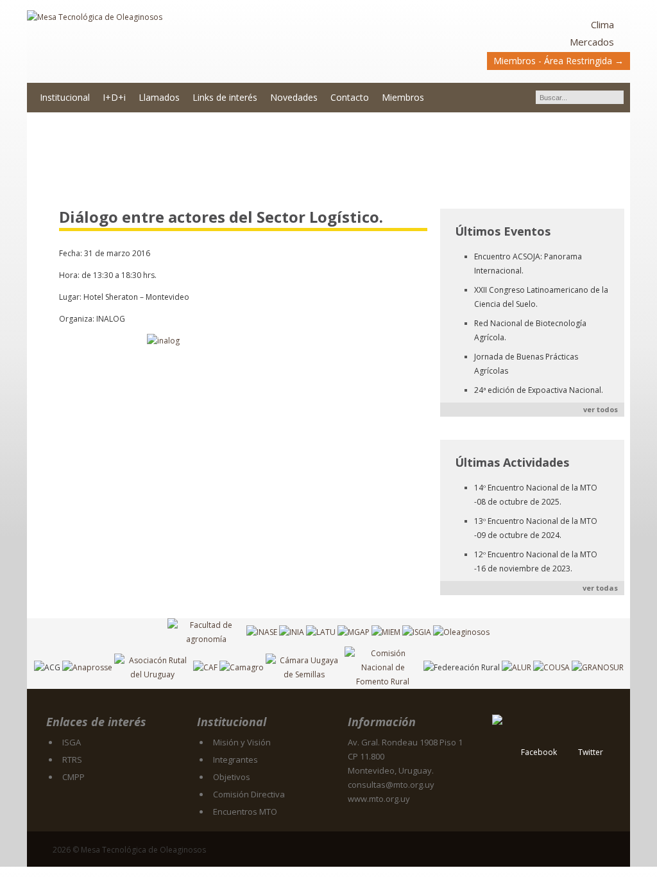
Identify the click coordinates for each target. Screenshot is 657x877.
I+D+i (114, 97)
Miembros (403, 97)
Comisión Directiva (249, 794)
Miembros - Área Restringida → (558, 61)
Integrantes (235, 759)
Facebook (539, 752)
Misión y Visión (242, 742)
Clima (602, 24)
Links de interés (224, 97)
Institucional (65, 97)
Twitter (590, 752)
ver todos (600, 409)
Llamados (159, 97)
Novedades (294, 97)
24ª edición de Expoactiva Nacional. (538, 390)
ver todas (600, 588)
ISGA (71, 742)
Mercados (592, 41)
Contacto (349, 97)
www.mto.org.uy (379, 798)
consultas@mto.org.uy (391, 784)
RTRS (72, 759)
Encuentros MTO (245, 811)
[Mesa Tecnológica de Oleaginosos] (177, 42)
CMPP (73, 777)
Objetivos (231, 777)
